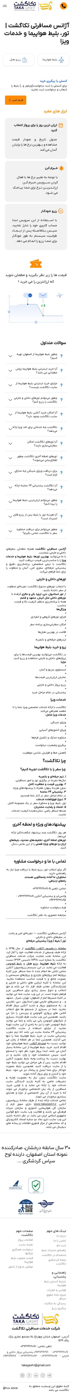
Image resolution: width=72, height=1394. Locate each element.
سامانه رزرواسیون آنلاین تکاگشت (45, 948)
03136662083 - (27, 1356)
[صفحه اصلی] (33, 6)
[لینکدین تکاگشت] (36, 1375)
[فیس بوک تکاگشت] (29, 1375)
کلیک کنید (17, 100)
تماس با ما (60, 1241)
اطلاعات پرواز (25, 1240)
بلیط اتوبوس (14, 964)
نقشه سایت (26, 1245)
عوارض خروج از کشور (20, 1267)
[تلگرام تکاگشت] (49, 1375)
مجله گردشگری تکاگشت (57, 1262)
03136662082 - (48, 1356)
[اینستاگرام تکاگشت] (42, 1375)
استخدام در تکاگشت (54, 1255)
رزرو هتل (15, 60)
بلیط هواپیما (50, 60)
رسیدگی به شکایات (55, 1303)
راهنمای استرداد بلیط (53, 1250)
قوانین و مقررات (56, 1290)
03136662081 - (59, 1352)
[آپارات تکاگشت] (22, 1375)
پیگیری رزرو (59, 1308)
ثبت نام (61, 1245)
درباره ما (61, 1236)
